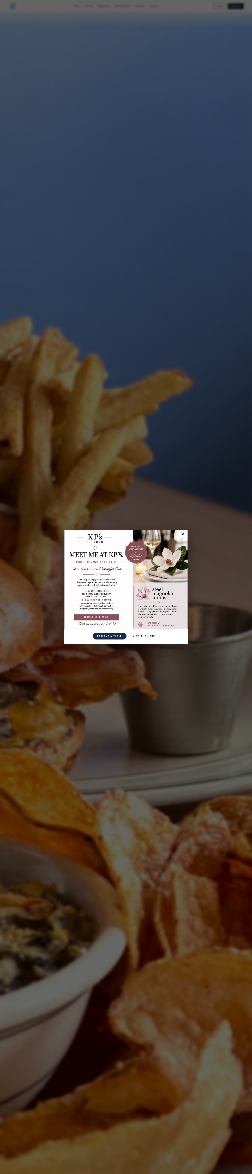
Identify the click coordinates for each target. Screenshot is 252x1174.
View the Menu (144, 636)
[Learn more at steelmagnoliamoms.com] (158, 623)
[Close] (182, 536)
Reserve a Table (109, 636)
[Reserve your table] (96, 617)
